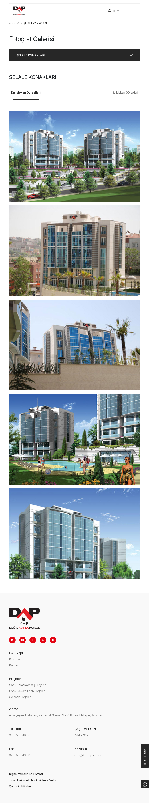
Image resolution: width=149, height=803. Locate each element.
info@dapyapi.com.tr (87, 755)
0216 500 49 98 (19, 755)
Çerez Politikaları (20, 786)
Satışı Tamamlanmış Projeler (27, 685)
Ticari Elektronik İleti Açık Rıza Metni (32, 780)
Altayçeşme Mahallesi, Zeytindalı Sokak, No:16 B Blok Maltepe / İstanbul (55, 715)
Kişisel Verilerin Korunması (26, 774)
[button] (74, 55)
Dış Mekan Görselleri (26, 92)
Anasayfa (14, 23)
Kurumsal (15, 659)
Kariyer (13, 665)
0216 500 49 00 (19, 735)
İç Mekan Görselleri (125, 92)
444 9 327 (81, 735)
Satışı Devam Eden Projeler (27, 691)
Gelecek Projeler (20, 697)
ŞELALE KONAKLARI (35, 23)
